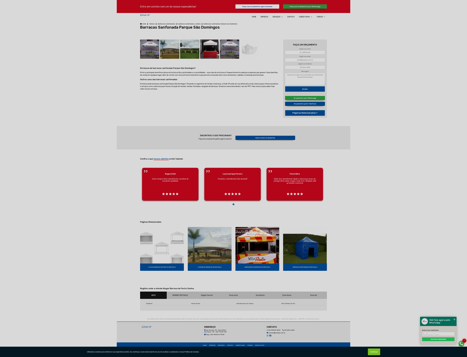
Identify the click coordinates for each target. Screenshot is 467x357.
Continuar (374, 352)
